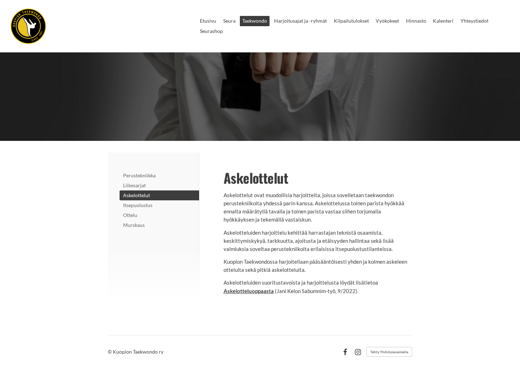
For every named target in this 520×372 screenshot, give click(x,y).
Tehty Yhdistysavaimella (389, 352)
